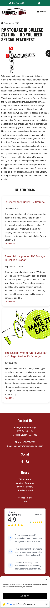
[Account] (39, 3)
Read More (10, 244)
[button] (46, 579)
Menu (43, 11)
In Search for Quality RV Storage (25, 201)
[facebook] (22, 461)
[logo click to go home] (18, 12)
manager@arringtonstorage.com (28, 446)
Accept (25, 596)
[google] (27, 461)
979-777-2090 (17, 3)
